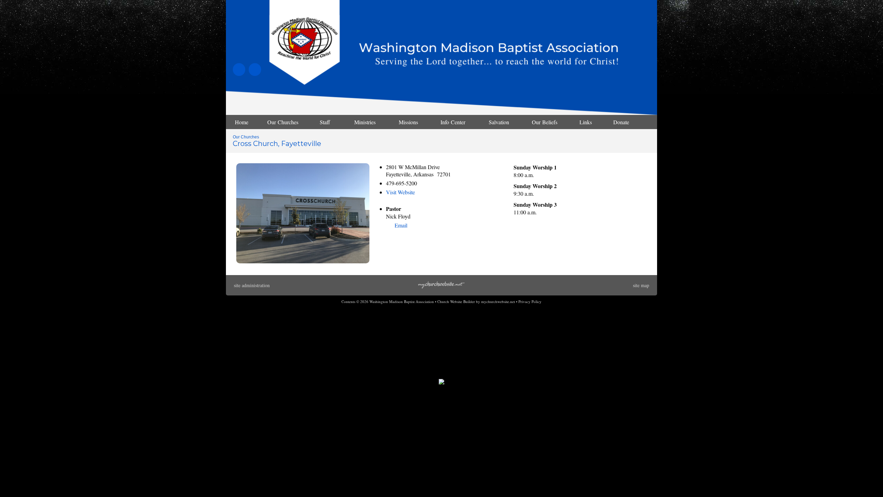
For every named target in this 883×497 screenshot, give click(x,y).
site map (641, 285)
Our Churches (246, 137)
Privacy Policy (530, 301)
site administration (252, 285)
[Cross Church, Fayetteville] (302, 261)
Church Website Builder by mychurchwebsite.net (476, 301)
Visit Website (400, 192)
